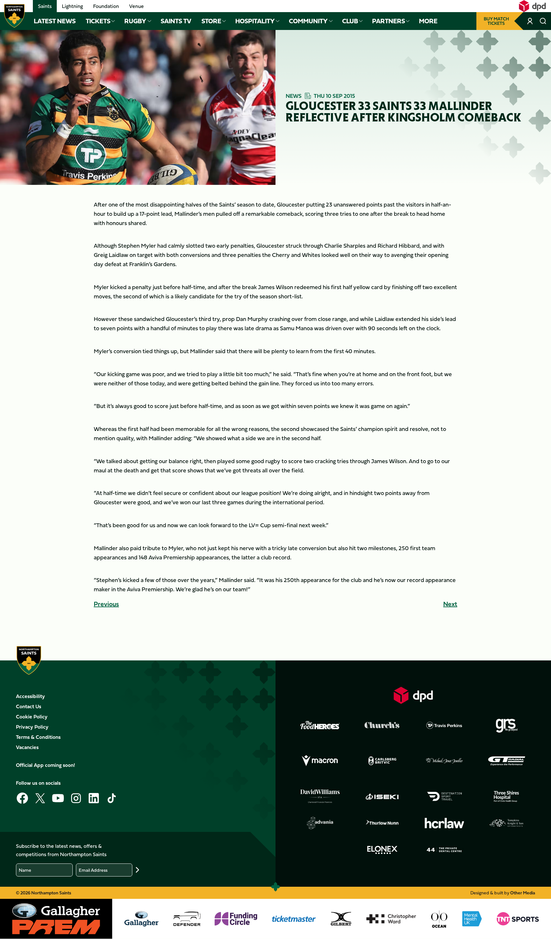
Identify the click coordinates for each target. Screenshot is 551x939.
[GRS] (506, 725)
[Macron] (320, 761)
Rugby (135, 21)
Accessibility (30, 696)
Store (211, 21)
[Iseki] (382, 796)
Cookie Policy (32, 716)
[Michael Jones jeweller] (444, 761)
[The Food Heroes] (320, 725)
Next (450, 603)
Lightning (72, 6)
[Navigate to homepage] (14, 16)
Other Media (522, 892)
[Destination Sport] (444, 796)
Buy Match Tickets (496, 20)
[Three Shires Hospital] (506, 796)
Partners (388, 21)
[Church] (382, 725)
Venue (136, 6)
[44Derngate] (444, 850)
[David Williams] (320, 796)
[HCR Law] (444, 823)
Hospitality (255, 21)
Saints (45, 6)
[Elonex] (382, 850)
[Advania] (320, 823)
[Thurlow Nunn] (382, 823)
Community (308, 21)
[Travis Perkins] (444, 725)
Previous (106, 603)
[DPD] (413, 695)
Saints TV (176, 21)
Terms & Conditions (38, 736)
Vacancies (27, 747)
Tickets (98, 21)
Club (350, 21)
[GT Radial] (506, 761)
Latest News (55, 21)
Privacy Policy (32, 726)
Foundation (106, 6)
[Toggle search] (542, 21)
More (428, 21)
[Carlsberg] (382, 761)
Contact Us (28, 706)
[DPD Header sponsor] (532, 6)
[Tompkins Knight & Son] (506, 823)
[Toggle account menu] (530, 21)
